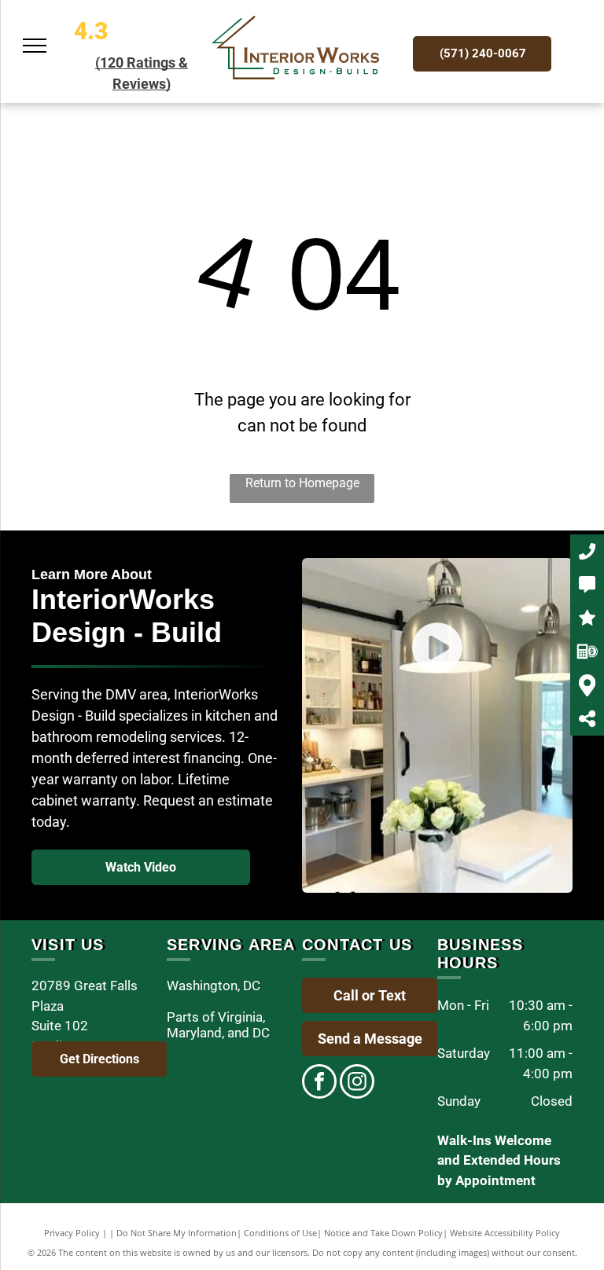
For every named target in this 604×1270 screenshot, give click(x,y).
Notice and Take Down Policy (383, 1233)
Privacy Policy (72, 1233)
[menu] (34, 45)
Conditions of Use (280, 1233)
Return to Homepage (302, 482)
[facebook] (319, 1083)
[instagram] (357, 1083)
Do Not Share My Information (176, 1233)
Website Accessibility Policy (505, 1233)
